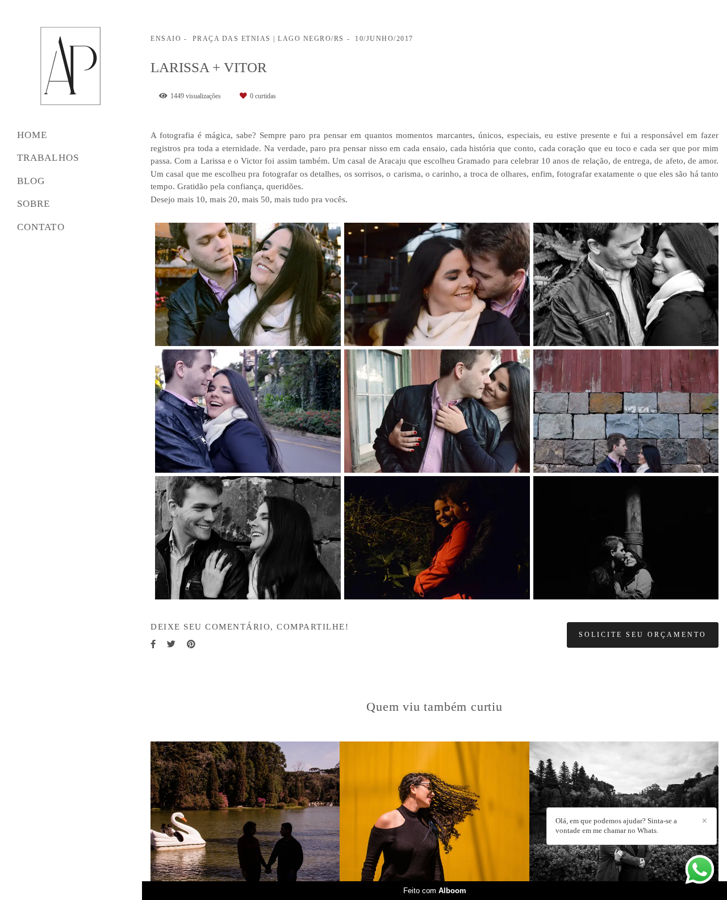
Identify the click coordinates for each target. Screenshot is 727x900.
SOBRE (34, 203)
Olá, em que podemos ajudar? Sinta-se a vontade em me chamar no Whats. (616, 825)
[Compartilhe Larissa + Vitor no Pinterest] (191, 644)
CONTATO (41, 227)
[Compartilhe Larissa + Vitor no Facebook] (153, 644)
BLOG (31, 181)
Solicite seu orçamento (643, 635)
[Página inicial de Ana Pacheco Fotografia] (71, 66)
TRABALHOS (48, 157)
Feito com (434, 890)
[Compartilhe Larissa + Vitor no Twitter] (171, 644)
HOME (32, 135)
